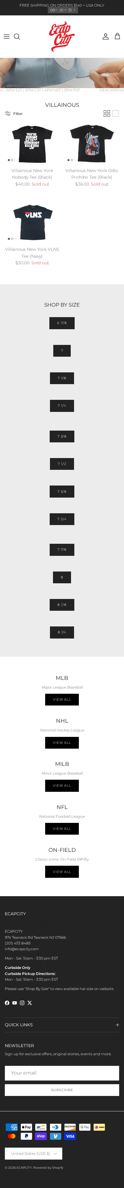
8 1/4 (62, 632)
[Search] (19, 36)
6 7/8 (62, 323)
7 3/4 (61, 519)
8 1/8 (61, 605)
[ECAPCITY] (62, 36)
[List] (115, 113)
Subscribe (62, 1090)
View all (62, 699)
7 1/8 (62, 378)
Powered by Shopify (48, 1168)
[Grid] (106, 113)
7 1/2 (62, 464)
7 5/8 (62, 491)
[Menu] (6, 36)
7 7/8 (62, 549)
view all (62, 743)
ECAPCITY (24, 1168)
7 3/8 (62, 436)
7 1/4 (62, 405)
